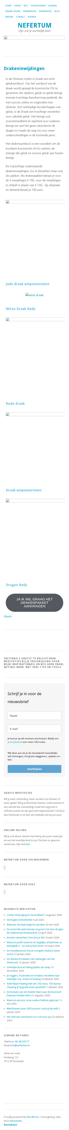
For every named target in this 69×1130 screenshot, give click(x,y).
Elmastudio (16, 1120)
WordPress (33, 1117)
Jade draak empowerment (28, 284)
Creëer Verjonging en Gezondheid (25, 915)
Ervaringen (45, 11)
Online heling (13, 11)
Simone (9, 17)
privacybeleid (15, 742)
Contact (20, 17)
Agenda (32, 17)
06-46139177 (22, 1041)
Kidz (26, 5)
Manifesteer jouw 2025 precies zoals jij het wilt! (32, 1008)
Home (8, 5)
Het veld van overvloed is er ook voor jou (29, 1016)
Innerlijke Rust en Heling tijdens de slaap (28, 967)
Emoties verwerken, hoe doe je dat (25, 937)
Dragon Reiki (16, 585)
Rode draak (15, 403)
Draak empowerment (24, 490)
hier (28, 844)
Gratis (17, 5)
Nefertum (35, 25)
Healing (52, 5)
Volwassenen (38, 5)
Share (8, 616)
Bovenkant (10, 1124)
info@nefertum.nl (20, 1045)
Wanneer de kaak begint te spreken (26, 924)
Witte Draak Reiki (20, 309)
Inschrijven (34, 769)
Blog (57, 11)
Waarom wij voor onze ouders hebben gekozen (33, 1000)
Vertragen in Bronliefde (19, 919)
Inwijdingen (29, 11)
